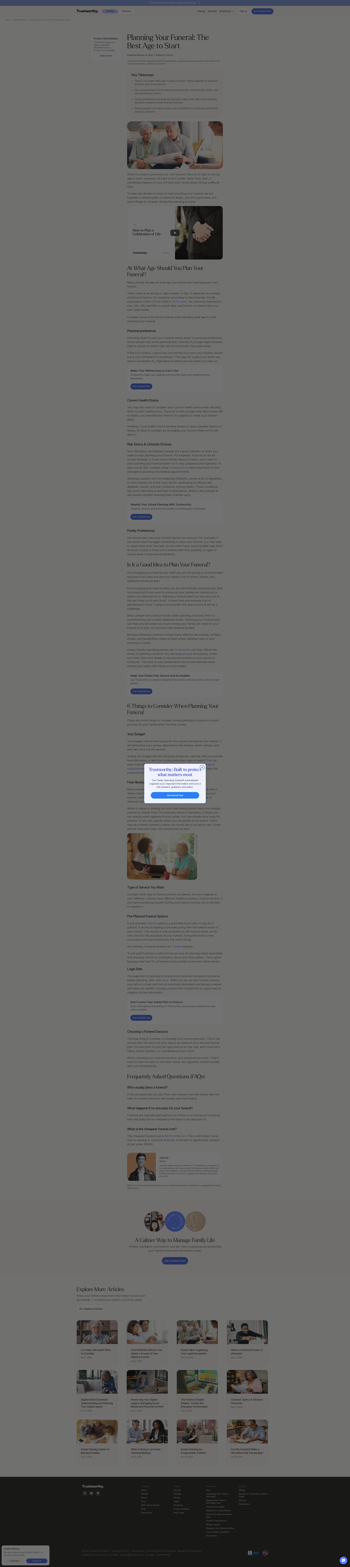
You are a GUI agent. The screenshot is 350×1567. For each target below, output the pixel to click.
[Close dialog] (202, 767)
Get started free (175, 795)
